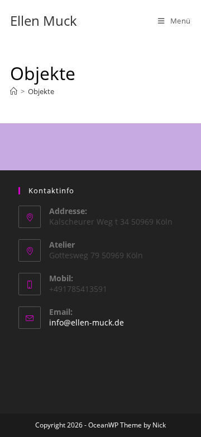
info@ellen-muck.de (86, 322)
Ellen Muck (43, 20)
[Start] (13, 91)
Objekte (41, 91)
